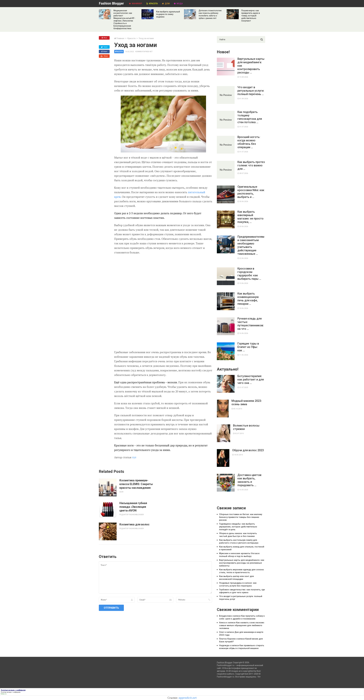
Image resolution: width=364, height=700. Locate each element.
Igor (121, 492)
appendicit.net (188, 697)
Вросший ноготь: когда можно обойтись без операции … (248, 142)
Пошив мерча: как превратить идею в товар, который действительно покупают (250, 15)
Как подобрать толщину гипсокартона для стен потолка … (249, 117)
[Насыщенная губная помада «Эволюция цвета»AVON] (108, 509)
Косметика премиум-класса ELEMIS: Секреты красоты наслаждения (136, 484)
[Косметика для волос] (108, 531)
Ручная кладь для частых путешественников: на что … (250, 323)
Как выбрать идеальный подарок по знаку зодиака (168, 14)
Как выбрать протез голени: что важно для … (251, 165)
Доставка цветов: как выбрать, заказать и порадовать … (249, 480)
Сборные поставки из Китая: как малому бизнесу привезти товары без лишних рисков (240, 517)
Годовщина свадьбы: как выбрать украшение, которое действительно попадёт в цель (238, 527)
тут (134, 457)
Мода (179, 3)
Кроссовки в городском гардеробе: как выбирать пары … (249, 273)
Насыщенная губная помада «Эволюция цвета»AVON (133, 506)
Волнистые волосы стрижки (246, 427)
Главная (120, 38)
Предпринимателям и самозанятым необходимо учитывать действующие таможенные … (250, 245)
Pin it (105, 38)
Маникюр (136, 3)
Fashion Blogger (111, 3)
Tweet (105, 47)
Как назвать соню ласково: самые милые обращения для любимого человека (242, 625)
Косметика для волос (134, 524)
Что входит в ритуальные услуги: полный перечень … (250, 91)
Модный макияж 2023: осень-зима (246, 402)
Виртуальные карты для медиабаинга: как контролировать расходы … (250, 65)
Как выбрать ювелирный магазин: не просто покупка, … (250, 217)
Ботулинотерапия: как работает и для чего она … (250, 379)
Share (105, 51)
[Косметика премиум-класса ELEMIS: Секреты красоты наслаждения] (108, 487)
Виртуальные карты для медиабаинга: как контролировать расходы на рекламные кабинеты (241, 563)
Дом (167, 3)
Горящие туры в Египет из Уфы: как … (248, 347)
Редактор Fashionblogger (131, 515)
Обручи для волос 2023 (248, 450)
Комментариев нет (144, 52)
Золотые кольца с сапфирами (10, 692)
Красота (153, 3)
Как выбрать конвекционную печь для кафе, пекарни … (248, 298)
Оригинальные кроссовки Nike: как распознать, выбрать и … (250, 192)
